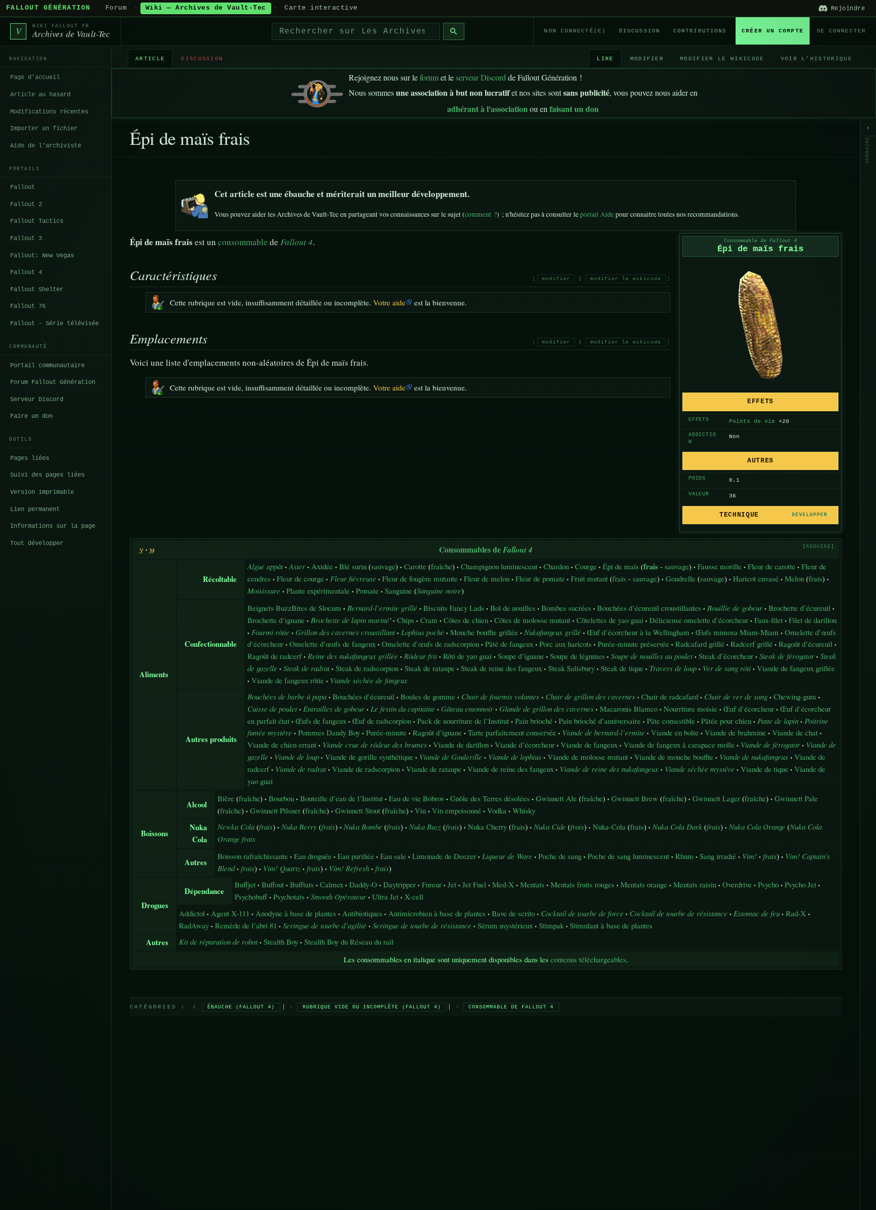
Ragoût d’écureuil (805, 644)
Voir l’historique (816, 58)
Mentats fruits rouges (582, 884)
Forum (116, 8)
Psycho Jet (800, 884)
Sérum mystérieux (505, 925)
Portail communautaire (47, 365)
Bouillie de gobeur (734, 608)
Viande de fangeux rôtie (287, 680)
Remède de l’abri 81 (246, 925)
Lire (605, 58)
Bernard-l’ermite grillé (382, 608)
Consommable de (760, 241)
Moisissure (263, 591)
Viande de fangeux (589, 744)
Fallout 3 (26, 238)
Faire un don (31, 416)
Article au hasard (40, 94)
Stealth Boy (281, 941)
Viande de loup (296, 757)
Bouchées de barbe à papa (286, 696)
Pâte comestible (671, 721)
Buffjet (245, 884)
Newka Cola (235, 827)
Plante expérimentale (318, 591)
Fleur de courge (300, 578)
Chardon (556, 566)
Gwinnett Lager (716, 798)
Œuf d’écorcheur (748, 709)
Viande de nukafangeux (753, 757)
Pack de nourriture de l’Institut (463, 721)
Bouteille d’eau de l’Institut (341, 798)
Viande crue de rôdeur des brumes (374, 744)
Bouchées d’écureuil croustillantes (649, 608)
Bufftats (302, 884)
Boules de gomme (427, 696)
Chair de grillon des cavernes (590, 696)
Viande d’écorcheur (525, 744)
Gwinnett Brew (634, 798)
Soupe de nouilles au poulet (651, 656)
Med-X (503, 884)
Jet (452, 884)
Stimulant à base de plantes (611, 925)
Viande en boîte (675, 732)
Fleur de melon (486, 578)
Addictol (192, 913)
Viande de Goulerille (450, 757)
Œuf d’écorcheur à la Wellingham (638, 632)
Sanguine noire (439, 591)
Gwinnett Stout (357, 810)
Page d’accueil (35, 77)
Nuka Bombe (363, 827)
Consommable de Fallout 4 (511, 1007)
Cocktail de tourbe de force (582, 913)
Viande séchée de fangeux (369, 680)
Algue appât (265, 566)
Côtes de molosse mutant (532, 620)
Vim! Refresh (349, 868)
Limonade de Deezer (444, 856)
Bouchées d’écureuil (363, 696)
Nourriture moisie (690, 709)
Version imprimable (42, 492)
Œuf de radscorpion (381, 721)
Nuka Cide (550, 827)
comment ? (481, 214)
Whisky (524, 810)
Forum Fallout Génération (52, 382)
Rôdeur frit (420, 656)
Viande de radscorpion (366, 769)
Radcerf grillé (752, 644)
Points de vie (752, 421)
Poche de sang (559, 856)
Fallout (22, 187)
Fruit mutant (589, 578)
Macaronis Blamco (629, 709)
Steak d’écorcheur (726, 656)
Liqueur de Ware (507, 856)
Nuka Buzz (425, 827)
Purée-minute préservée (633, 644)
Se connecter (841, 31)
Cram (428, 620)
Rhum (684, 856)
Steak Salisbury (571, 668)
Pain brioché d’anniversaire (600, 721)
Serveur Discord (36, 399)
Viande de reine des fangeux (510, 769)
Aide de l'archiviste (45, 145)
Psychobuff (251, 896)
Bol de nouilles (512, 608)
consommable (243, 242)
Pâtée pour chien (726, 721)
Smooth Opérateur (338, 896)
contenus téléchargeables (588, 959)
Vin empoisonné (456, 810)
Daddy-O (363, 884)
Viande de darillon (461, 744)
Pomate (367, 591)
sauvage (383, 566)
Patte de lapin (777, 721)
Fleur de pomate (540, 578)
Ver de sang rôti (727, 668)
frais (619, 578)
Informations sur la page (52, 526)
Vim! (749, 856)
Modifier (647, 58)
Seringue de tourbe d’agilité (325, 925)
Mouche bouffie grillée (484, 632)
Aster (297, 566)
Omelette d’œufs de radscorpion (430, 644)
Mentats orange (643, 884)
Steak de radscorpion (367, 668)
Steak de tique (622, 668)
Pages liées (29, 458)
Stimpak (551, 925)
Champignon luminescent (499, 566)
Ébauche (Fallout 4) (241, 1007)
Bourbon (281, 798)
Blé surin (353, 566)
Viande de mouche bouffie (673, 757)
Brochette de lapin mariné (350, 620)
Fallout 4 (26, 272)
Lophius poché (422, 632)
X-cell (414, 896)
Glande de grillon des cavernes (546, 709)
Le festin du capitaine (403, 709)
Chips (405, 620)
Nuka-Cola (609, 827)
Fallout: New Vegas (42, 255)
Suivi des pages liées (47, 475)
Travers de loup (673, 668)
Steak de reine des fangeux (501, 668)
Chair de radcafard (669, 696)
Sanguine (398, 591)
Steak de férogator (786, 656)
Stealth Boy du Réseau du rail (348, 941)
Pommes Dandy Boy (329, 732)
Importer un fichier (44, 128)
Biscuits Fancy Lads (453, 608)
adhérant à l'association (487, 108)
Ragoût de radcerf (274, 656)
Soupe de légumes (577, 656)
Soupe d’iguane (521, 656)
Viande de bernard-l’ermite (603, 732)
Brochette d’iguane (276, 620)
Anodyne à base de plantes (296, 913)
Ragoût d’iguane (437, 732)
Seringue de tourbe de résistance (422, 925)
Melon (794, 578)
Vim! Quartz (282, 868)
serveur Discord (481, 77)
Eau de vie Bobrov (416, 798)
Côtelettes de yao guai (609, 620)
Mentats (532, 884)
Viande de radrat (300, 769)
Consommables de (485, 549)
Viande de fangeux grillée (796, 668)
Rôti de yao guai (467, 656)
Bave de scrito (513, 913)
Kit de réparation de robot (218, 941)
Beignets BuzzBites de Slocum (294, 608)
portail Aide (597, 214)
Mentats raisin (694, 884)
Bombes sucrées (566, 608)
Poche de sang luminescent (628, 856)
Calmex (331, 884)
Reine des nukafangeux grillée (353, 656)
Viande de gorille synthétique (369, 757)
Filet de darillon (812, 620)
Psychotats (289, 896)
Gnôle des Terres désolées (490, 798)
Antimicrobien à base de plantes (437, 913)
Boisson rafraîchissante (252, 856)
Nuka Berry (299, 827)
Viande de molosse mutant (588, 757)
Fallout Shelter (36, 289)
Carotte (415, 566)
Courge (586, 566)
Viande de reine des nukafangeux (609, 769)
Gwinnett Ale (556, 798)
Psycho (768, 884)
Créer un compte (773, 31)
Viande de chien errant (281, 744)
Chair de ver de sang (736, 696)
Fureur (432, 884)
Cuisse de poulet (272, 709)
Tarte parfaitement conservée (512, 732)
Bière (225, 798)
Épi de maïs (621, 566)
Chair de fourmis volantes (500, 696)
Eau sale (393, 856)
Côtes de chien (466, 620)
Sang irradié (718, 856)
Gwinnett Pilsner (275, 810)
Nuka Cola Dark (677, 827)
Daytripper (399, 884)
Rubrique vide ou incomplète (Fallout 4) (372, 1007)
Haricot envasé (756, 578)
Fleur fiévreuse (353, 578)
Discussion (639, 31)
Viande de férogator (770, 744)
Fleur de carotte (771, 566)
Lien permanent (35, 509)
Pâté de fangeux (509, 644)
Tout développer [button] (36, 543)
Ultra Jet (385, 896)
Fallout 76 (28, 306)
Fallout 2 (26, 204)
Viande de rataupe (433, 769)
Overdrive (737, 884)
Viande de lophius (514, 757)
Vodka (496, 810)
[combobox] (356, 31)
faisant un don (574, 108)
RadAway (194, 925)
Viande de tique (764, 769)
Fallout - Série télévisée (54, 323)
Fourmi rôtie (270, 632)
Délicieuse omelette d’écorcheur (698, 620)
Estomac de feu (757, 913)
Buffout (273, 884)
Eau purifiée (356, 856)
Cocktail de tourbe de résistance (678, 913)
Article (150, 58)
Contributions (699, 31)
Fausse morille (720, 566)
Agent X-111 (230, 913)
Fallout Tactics (36, 221)
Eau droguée (313, 856)
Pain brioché (534, 721)
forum (429, 77)
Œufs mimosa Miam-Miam (737, 632)
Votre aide (389, 302)
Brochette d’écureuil (799, 608)
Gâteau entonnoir (467, 709)
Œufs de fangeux (321, 721)
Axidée (322, 566)
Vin (420, 810)
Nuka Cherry (487, 827)
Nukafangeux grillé (552, 632)
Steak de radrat (306, 668)
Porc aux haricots (565, 644)
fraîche (441, 566)
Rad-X (796, 913)
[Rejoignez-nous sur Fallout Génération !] (317, 91)
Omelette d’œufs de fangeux (332, 644)
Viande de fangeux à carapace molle (679, 744)
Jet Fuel (474, 884)
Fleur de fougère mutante (420, 578)
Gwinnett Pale (796, 798)
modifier (556, 279)
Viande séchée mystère (700, 769)
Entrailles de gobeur (333, 709)
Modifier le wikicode (722, 58)
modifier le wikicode (625, 279)
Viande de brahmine (735, 732)
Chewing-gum (795, 696)
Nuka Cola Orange (757, 827)
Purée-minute (386, 732)
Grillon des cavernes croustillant (345, 632)
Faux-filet (768, 620)
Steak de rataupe (430, 668)
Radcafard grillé (699, 644)
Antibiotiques (362, 913)
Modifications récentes (49, 111)
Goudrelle (681, 578)
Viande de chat (795, 732)
